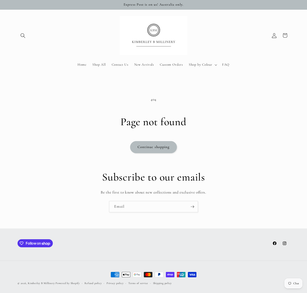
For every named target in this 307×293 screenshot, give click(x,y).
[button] (23, 35)
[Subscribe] (192, 207)
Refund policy (93, 283)
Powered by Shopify (68, 283)
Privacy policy (115, 283)
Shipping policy (162, 283)
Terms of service (138, 283)
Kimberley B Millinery (41, 283)
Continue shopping (154, 147)
